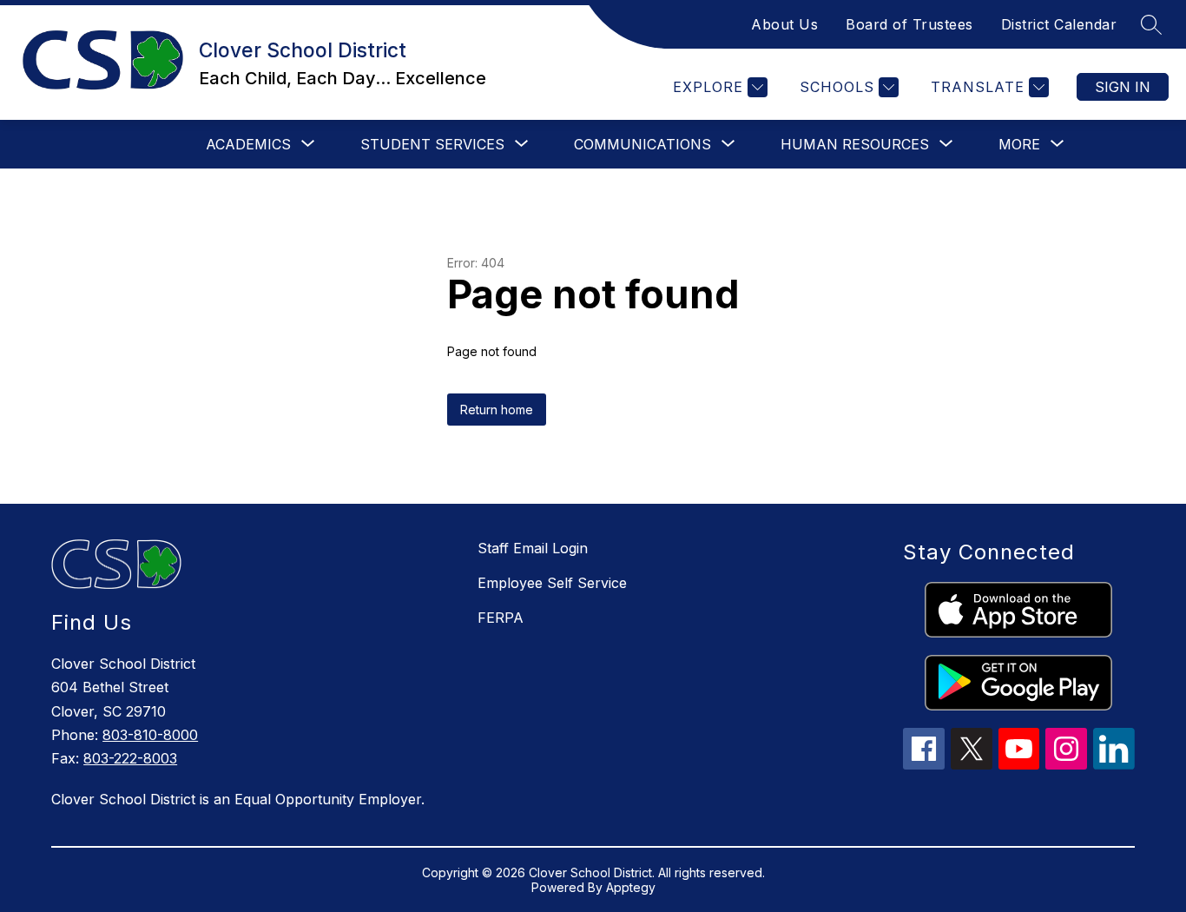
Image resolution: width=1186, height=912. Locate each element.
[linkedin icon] (1114, 764)
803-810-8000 (150, 734)
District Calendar (1059, 24)
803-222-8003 (130, 758)
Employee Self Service (552, 582)
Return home (496, 409)
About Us (784, 24)
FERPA (501, 617)
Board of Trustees (909, 24)
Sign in (1122, 87)
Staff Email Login (533, 548)
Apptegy (631, 887)
